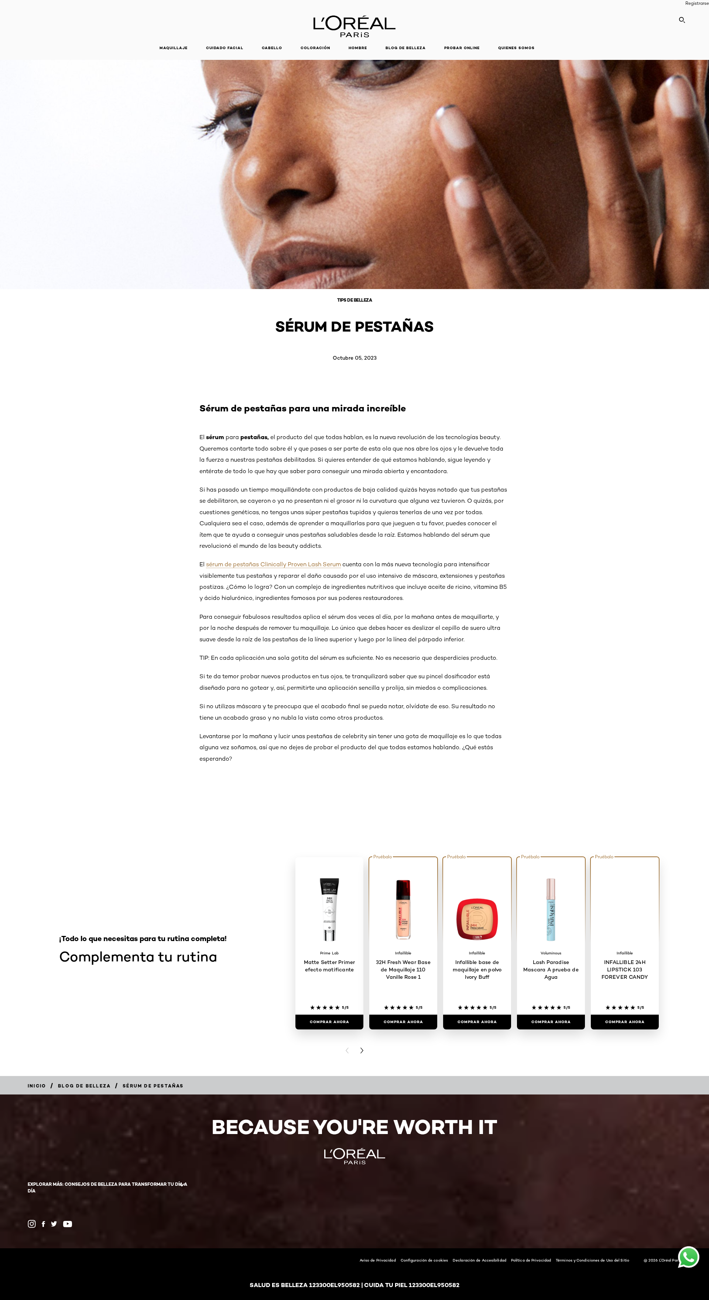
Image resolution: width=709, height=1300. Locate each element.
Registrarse (697, 3)
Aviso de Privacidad (378, 1260)
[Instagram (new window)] (32, 1224)
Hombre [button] (358, 47)
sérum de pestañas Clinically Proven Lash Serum (273, 564)
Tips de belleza (354, 300)
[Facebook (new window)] (43, 1224)
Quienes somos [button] (516, 47)
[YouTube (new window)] (67, 1224)
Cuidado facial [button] (224, 47)
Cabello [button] (272, 47)
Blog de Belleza (406, 47)
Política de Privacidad (531, 1260)
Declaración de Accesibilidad (479, 1260)
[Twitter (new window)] (54, 1224)
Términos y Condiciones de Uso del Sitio (592, 1260)
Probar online (462, 47)
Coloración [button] (315, 47)
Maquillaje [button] (174, 47)
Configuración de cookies (424, 1260)
